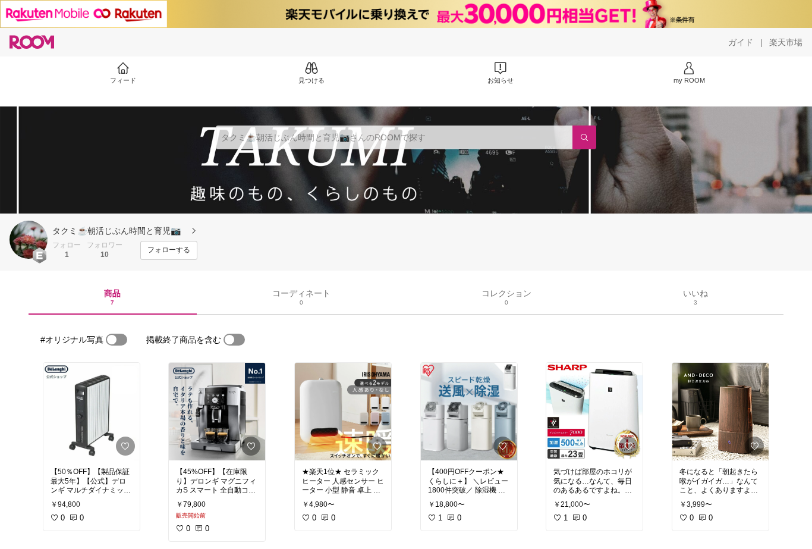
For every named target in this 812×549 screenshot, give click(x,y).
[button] (29, 240)
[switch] (116, 340)
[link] (91, 411)
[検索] (584, 137)
